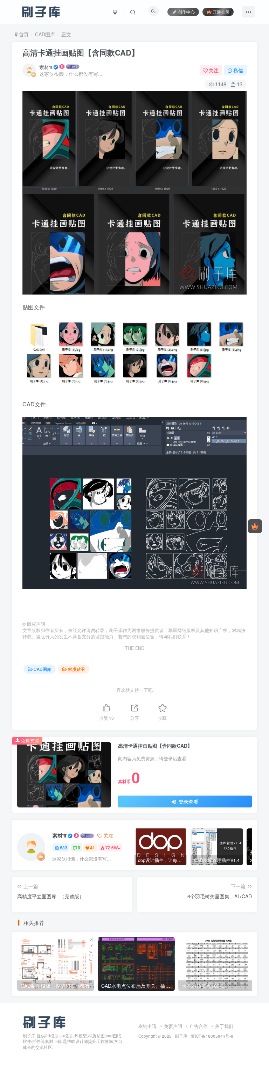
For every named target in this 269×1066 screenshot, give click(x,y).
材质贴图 (76, 669)
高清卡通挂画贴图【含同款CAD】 (80, 52)
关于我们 (224, 1026)
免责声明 (173, 1026)
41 (92, 847)
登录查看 (187, 801)
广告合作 (198, 1026)
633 (63, 847)
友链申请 (147, 1026)
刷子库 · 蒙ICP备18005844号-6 (204, 1036)
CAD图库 (45, 34)
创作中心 (186, 12)
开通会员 (221, 12)
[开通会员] (255, 526)
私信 (238, 70)
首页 (23, 34)
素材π (45, 66)
